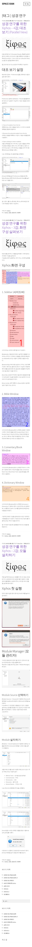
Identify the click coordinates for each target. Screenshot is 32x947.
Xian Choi (19, 20)
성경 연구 (14, 212)
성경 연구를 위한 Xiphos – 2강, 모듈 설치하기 (14, 550)
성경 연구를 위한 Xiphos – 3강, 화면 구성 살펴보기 (14, 227)
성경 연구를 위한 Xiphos (10, 883)
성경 (10, 212)
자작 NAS (6, 889)
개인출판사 (6, 894)
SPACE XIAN (8, 3)
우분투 (19, 212)
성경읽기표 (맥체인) (9, 880)
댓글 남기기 (27, 20)
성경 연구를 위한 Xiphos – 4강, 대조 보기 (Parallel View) (14, 28)
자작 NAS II (6, 891)
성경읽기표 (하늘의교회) (10, 875)
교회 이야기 (7, 886)
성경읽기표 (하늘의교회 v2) (11, 877)
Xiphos (9, 210)
